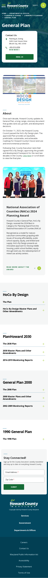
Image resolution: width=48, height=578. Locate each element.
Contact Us (24, 548)
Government (25, 523)
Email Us (19, 57)
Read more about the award (18, 268)
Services (25, 515)
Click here (27, 155)
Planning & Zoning (12, 16)
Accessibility (24, 560)
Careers (24, 542)
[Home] (17, 5)
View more (14, 50)
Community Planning (33, 16)
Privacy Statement (24, 566)
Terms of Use (24, 572)
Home (4, 13)
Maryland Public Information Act (24, 554)
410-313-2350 (14, 47)
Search (35, 5)
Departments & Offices (19, 13)
